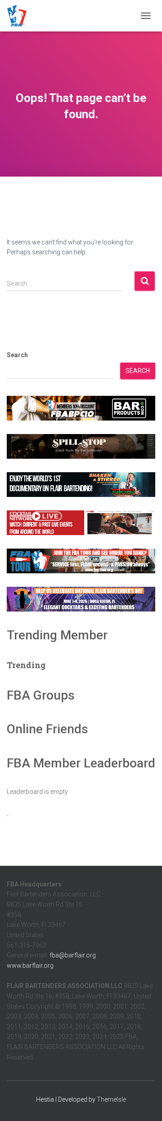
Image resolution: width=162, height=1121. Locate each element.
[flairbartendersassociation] (20, 15)
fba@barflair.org (73, 955)
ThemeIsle (111, 1099)
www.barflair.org (30, 965)
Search (17, 355)
